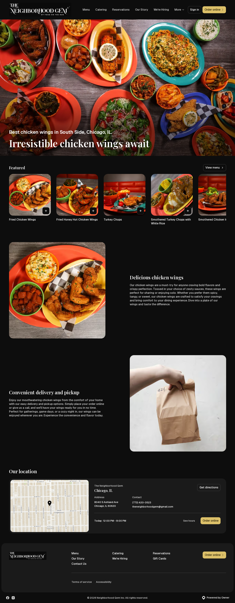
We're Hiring (161, 9)
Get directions (209, 487)
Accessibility (103, 582)
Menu (86, 9)
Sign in (194, 9)
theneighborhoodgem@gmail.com (152, 506)
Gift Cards (159, 558)
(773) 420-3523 (141, 502)
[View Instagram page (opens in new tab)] (13, 598)
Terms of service (81, 582)
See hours (189, 520)
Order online (210, 520)
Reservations (121, 9)
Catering (101, 9)
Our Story (141, 9)
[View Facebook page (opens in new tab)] (8, 598)
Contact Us (78, 564)
